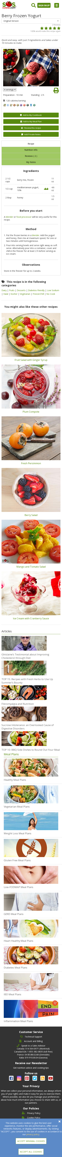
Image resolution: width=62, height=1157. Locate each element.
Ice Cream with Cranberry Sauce (31, 618)
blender (9, 216)
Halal (6, 293)
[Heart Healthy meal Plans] (31, 929)
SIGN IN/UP (44, 5)
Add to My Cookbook (32, 115)
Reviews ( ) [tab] (31, 156)
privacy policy (32, 1134)
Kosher (14, 293)
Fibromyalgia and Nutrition (18, 704)
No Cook (50, 293)
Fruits (12, 290)
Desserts (21, 290)
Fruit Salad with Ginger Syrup (31, 360)
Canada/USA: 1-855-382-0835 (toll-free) (33, 1051)
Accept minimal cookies (31, 1141)
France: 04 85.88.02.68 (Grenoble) (33, 1054)
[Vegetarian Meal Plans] (31, 794)
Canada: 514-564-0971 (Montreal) (33, 1048)
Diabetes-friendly (36, 290)
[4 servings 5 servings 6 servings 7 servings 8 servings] (9, 89)
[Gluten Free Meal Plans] (31, 848)
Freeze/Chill (39, 293)
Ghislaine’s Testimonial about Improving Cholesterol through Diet (25, 656)
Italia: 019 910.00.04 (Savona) (33, 1057)
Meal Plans (11, 754)
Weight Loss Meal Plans (17, 833)
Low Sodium (53, 290)
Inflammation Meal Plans (18, 1021)
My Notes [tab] (31, 162)
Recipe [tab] (31, 143)
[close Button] (59, 1121)
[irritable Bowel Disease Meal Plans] (31, 982)
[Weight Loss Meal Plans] (31, 821)
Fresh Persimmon (31, 463)
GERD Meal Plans (13, 914)
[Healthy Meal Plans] (31, 768)
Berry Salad (31, 515)
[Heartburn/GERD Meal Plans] (31, 902)
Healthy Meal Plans (15, 780)
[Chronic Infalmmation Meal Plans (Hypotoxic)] (31, 1009)
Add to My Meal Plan (32, 121)
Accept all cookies (31, 1151)
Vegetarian (25, 293)
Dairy (4, 290)
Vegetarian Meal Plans (17, 806)
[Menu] (56, 5)
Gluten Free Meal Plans (17, 860)
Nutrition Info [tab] (30, 149)
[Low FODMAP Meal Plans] (31, 875)
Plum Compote (31, 411)
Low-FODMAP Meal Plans (18, 887)
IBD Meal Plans (12, 994)
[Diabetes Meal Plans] (31, 955)
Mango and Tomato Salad (31, 566)
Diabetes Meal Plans (15, 967)
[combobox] (31, 20)
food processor (23, 216)
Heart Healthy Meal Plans (18, 940)
